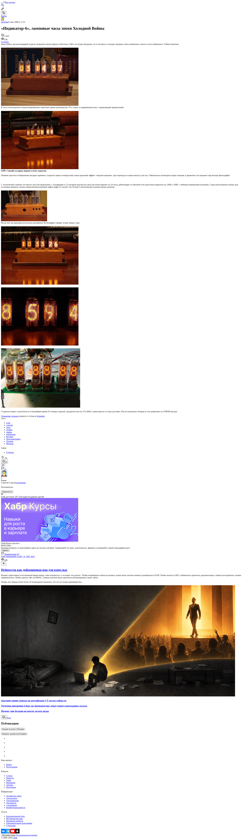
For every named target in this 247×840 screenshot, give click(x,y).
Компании (10, 783)
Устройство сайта (13, 796)
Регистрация (11, 767)
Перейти (5, 550)
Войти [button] (4, 16)
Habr (15, 838)
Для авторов (11, 798)
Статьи (9, 776)
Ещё (9, 718)
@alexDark (21, 483)
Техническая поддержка (26, 835)
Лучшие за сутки (8, 729)
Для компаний (12, 801)
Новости (10, 778)
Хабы (8, 780)
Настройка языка (8, 835)
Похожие (20, 729)
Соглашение (11, 805)
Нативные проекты (14, 821)
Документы (11, 803)
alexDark (4, 22)
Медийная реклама (14, 819)
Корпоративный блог (15, 816)
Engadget (41, 416)
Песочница (11, 787)
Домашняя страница (10, 416)
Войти (9, 765)
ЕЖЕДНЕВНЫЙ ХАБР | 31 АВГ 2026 (18, 556)
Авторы (9, 785)
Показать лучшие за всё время (14, 734)
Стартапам (11, 825)
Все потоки (10, 2)
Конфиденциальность (15, 807)
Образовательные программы (19, 823)
